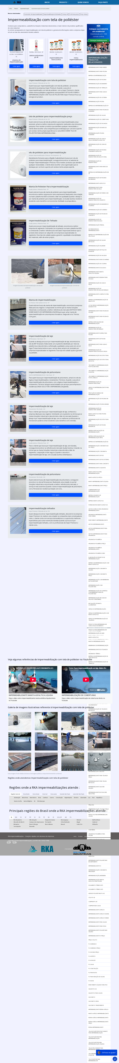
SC (35, 817)
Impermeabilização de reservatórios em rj (95, 382)
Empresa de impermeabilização (97, 75)
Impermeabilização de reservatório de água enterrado (98, 289)
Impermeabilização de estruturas (99, 355)
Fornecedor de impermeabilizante (33, 14)
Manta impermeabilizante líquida (98, 481)
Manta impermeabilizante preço (98, 485)
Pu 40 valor (92, 960)
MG (16, 817)
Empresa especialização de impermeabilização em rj (96, 436)
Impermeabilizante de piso (96, 455)
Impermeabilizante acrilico (96, 910)
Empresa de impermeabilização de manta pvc (98, 300)
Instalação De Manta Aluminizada (95, 604)
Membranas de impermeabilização (98, 645)
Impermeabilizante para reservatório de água (95, 188)
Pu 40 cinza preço (74, 14)
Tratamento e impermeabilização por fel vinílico (98, 377)
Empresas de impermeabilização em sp (99, 172)
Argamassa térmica (94, 653)
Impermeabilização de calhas (97, 115)
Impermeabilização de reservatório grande (95, 409)
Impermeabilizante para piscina (98, 71)
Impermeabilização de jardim (97, 246)
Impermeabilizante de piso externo (99, 459)
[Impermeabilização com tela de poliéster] (16, 45)
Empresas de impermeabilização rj (98, 442)
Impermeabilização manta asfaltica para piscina (96, 880)
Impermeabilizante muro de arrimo (99, 259)
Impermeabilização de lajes (96, 633)
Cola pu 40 (65, 14)
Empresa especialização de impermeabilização (96, 431)
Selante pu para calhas (95, 993)
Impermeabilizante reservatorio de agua (98, 278)
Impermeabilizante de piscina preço (97, 339)
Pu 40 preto (92, 956)
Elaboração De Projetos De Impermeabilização (97, 558)
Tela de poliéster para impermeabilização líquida (96, 1043)
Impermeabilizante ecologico (97, 268)
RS (39, 817)
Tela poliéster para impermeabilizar (94, 1060)
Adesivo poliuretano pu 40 (96, 893)
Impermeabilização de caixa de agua (97, 145)
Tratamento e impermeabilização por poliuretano (98, 365)
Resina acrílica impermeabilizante (98, 1017)
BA (48, 817)
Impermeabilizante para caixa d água (98, 92)
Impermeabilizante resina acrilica (98, 1009)
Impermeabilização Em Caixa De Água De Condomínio (97, 598)
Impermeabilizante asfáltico (97, 183)
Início (75, 836)
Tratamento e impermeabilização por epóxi (98, 371)
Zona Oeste (36, 794)
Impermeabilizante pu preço (97, 936)
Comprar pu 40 (93, 901)
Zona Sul (44, 794)
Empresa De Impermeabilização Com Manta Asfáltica (99, 563)
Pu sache (91, 981)
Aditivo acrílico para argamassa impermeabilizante (98, 509)
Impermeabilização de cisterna (98, 97)
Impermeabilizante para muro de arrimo (98, 167)
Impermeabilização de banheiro (98, 83)
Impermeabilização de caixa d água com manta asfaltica (97, 139)
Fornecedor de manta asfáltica (98, 505)
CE (53, 817)
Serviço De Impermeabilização (97, 609)
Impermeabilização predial (96, 225)
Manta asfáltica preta (95, 477)
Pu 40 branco (93, 944)
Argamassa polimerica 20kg (97, 553)
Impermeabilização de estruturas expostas (99, 360)
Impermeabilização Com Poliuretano (95, 585)
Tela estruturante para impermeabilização (96, 1048)
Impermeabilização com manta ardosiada (98, 870)
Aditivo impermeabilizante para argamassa (98, 534)
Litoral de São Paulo (78, 794)
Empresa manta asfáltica (96, 501)
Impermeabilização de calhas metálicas (97, 240)
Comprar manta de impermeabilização (94, 490)
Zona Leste (53, 794)
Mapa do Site (96, 836)
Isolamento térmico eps (96, 885)
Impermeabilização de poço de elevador (97, 250)
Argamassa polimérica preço (97, 543)
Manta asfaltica (94, 637)
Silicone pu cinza (94, 1001)
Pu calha (91, 964)
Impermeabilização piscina (96, 101)
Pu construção (93, 968)
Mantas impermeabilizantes (97, 641)
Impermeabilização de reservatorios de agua (95, 220)
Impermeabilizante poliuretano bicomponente (98, 861)
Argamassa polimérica (95, 539)
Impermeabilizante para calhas (98, 922)
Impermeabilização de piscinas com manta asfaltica (97, 150)
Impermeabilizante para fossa (97, 926)
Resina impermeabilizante (96, 1027)
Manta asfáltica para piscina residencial (97, 414)
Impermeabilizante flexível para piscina (98, 333)
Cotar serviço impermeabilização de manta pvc (98, 306)
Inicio (47, 2)
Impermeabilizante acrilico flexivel (99, 914)
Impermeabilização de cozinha (98, 263)
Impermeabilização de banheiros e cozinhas (98, 204)
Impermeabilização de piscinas (97, 79)
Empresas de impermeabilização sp (98, 105)
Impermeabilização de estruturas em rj (99, 420)
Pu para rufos (93, 972)
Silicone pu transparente (96, 1005)
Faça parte (103, 2)
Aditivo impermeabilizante (96, 524)
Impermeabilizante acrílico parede (99, 918)
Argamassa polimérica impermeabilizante (95, 548)
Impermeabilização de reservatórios (95, 161)
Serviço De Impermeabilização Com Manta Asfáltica (99, 613)
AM (66, 817)
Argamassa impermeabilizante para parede (97, 515)
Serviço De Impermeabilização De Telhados (98, 619)
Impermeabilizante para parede (98, 67)
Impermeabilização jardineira (97, 875)
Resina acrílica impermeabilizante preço (98, 1022)
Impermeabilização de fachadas (52, 14)
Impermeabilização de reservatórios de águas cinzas (98, 350)
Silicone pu (92, 997)
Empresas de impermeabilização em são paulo (99, 235)
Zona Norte (26, 794)
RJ (11, 817)
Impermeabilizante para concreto (99, 463)
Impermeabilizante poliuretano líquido (98, 931)
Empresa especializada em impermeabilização (96, 322)
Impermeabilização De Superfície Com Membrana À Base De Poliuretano (98, 592)
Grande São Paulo (65, 794)
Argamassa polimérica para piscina (97, 834)
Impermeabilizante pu (95, 866)
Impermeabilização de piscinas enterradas (97, 178)
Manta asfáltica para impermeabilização (95, 472)
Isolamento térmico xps (96, 889)
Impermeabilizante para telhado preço (98, 776)
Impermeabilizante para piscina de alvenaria (98, 110)
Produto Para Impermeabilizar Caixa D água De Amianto (98, 625)
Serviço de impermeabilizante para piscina (99, 388)
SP (25, 817)
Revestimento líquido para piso (98, 985)
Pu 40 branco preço (94, 948)
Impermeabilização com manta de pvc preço (98, 446)
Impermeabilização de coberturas (99, 119)
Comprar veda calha (95, 905)
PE (44, 817)
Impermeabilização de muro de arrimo (98, 128)
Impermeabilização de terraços (98, 88)
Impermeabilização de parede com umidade (98, 193)
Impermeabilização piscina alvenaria (96, 133)
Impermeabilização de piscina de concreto (98, 214)
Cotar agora (16, 66)
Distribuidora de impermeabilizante (94, 229)
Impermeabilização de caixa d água (97, 283)
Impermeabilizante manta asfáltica (96, 855)
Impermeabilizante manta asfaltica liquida (96, 272)
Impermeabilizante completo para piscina (99, 294)
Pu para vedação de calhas (97, 976)
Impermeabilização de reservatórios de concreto (97, 199)
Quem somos (83, 2)
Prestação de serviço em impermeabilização (96, 393)
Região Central (15, 794)
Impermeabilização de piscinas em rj (98, 399)
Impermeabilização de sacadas (98, 255)
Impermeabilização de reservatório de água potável (98, 156)
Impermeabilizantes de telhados (98, 649)
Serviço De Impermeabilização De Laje (98, 651)
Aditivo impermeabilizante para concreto (98, 529)
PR (30, 817)
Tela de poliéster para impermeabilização (95, 1037)
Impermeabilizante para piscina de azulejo (98, 311)
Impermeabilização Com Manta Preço (98, 574)
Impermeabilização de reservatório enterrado (96, 328)
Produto (63, 2)
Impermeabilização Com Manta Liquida (98, 569)
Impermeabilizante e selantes (97, 468)
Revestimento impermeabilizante (98, 520)
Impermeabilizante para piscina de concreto (98, 317)
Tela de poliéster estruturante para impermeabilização (98, 1032)
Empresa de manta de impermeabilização (95, 496)
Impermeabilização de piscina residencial (97, 425)
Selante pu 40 (93, 989)
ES (21, 817)
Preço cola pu (84, 14)
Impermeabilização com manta (98, 451)
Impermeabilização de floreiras (98, 210)
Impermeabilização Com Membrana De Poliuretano (99, 580)
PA (70, 817)
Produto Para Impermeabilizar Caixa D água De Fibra (98, 630)
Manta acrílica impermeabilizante (99, 1013)
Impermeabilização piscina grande (99, 404)
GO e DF (59, 817)
